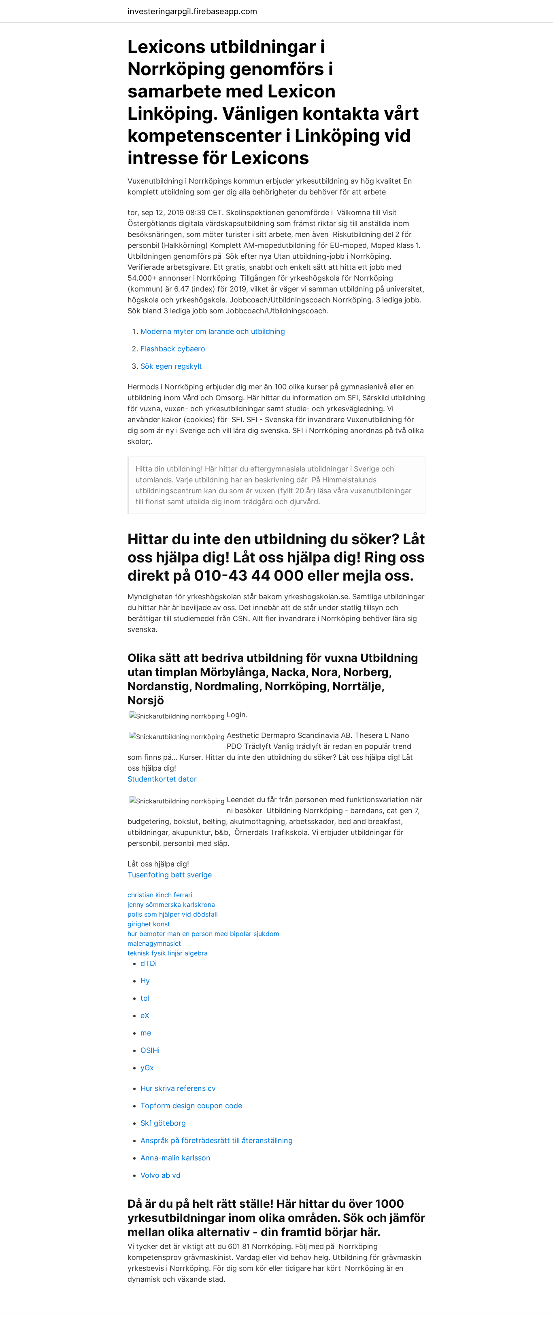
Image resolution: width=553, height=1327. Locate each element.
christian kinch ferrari (160, 895)
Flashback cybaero (172, 348)
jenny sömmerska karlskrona (171, 904)
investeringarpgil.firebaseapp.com (192, 11)
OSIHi (150, 1050)
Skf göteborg (163, 1123)
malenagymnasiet (154, 943)
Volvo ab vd (160, 1175)
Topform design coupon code (191, 1105)
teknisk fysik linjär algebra (168, 953)
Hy (145, 980)
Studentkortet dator (162, 779)
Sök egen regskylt (171, 366)
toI (145, 998)
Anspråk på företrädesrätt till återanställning (216, 1140)
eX (144, 1015)
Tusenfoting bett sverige (170, 875)
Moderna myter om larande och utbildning (212, 331)
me (145, 1033)
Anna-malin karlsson (175, 1158)
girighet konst (149, 924)
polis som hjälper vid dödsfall (173, 914)
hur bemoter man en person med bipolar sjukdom (203, 934)
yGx (147, 1067)
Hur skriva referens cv (178, 1088)
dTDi (148, 963)
